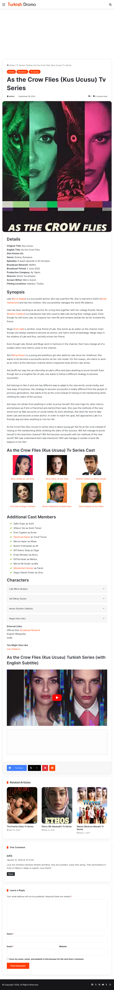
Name (10, 934)
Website (63, 946)
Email (10, 946)
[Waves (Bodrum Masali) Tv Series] (92, 805)
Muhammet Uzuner (24, 568)
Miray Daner (18, 355)
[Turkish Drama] (22, 4)
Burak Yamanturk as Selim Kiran (56, 506)
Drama (29, 65)
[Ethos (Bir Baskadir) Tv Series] (57, 805)
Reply (10, 874)
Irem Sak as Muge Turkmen (22, 506)
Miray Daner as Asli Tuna (57, 479)
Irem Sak (18, 329)
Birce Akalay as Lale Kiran (22, 479)
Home (12, 65)
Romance (22, 72)
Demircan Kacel (22, 537)
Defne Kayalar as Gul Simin (91, 506)
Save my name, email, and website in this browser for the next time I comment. (46, 959)
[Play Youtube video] (57, 698)
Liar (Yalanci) (13, 649)
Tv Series (20, 65)
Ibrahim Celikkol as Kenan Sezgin (91, 479)
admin (11, 96)
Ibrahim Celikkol (16, 313)
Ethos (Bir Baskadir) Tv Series (57, 826)
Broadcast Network (30, 630)
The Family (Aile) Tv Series (20, 826)
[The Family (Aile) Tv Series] (22, 805)
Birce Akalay (18, 298)
